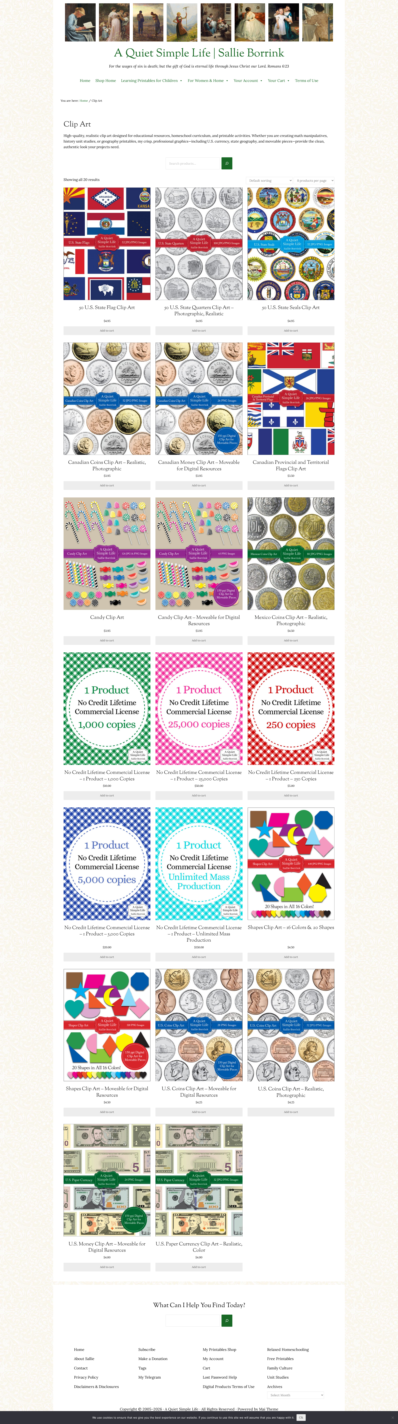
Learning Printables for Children (149, 80)
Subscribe (146, 1349)
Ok (301, 1417)
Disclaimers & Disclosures (96, 1386)
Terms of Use (306, 80)
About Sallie (84, 1358)
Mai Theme (268, 1409)
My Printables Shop (219, 1349)
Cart (206, 1368)
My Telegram (149, 1377)
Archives (274, 1386)
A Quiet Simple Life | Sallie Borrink (199, 54)
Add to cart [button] (107, 330)
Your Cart (276, 80)
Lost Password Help (220, 1377)
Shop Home (105, 80)
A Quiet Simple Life (181, 1409)
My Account (213, 1358)
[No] (393, 1417)
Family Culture (280, 1368)
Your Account (246, 80)
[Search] (227, 163)
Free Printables (280, 1358)
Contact (81, 1368)
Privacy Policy (86, 1377)
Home (85, 80)
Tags (142, 1368)
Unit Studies (278, 1377)
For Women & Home (206, 80)
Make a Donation (153, 1358)
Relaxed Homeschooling (288, 1349)
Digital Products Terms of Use (229, 1386)
